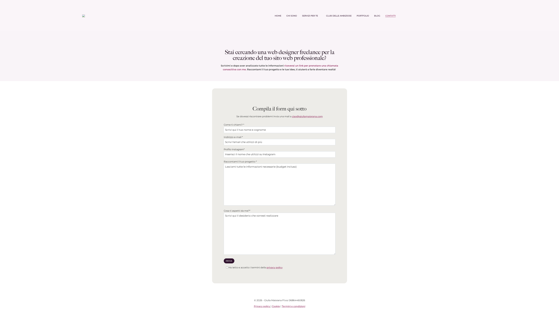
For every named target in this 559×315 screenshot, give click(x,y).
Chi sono (291, 15)
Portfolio (363, 15)
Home (278, 15)
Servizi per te (310, 15)
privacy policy (275, 267)
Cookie (276, 306)
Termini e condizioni (293, 306)
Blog (377, 15)
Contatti (390, 15)
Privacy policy (262, 306)
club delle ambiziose (339, 15)
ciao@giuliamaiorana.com (307, 116)
